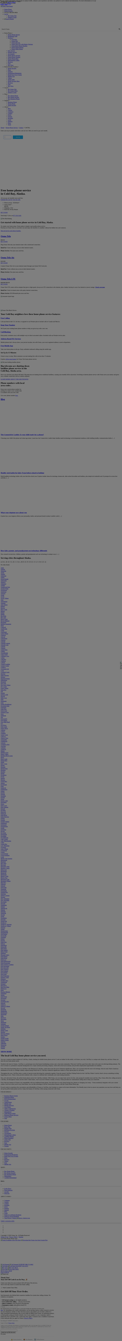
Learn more (8, 4)
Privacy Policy (11, 2)
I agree (2, 4)
